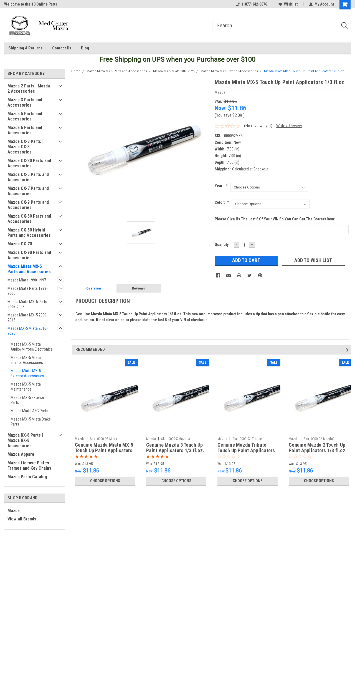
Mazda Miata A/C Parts (29, 410)
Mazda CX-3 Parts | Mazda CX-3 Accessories (25, 147)
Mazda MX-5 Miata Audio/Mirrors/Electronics (32, 347)
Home (75, 71)
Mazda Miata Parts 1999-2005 (27, 291)
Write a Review (289, 126)
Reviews (138, 288)
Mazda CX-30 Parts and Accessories (29, 163)
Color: (222, 202)
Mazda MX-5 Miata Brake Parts (31, 422)
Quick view (105, 430)
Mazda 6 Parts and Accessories (24, 130)
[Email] (228, 275)
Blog (85, 48)
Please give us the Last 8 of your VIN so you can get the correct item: (275, 219)
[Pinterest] (260, 275)
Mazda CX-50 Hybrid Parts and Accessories (29, 232)
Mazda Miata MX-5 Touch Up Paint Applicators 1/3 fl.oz (304, 71)
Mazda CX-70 (19, 243)
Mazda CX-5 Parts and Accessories (28, 177)
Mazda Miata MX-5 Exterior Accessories (27, 373)
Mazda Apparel (21, 454)
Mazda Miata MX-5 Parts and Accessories (29, 269)
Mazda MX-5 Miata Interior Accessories (27, 360)
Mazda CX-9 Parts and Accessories (28, 205)
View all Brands (21, 519)
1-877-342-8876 (254, 4)
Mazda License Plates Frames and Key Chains (29, 465)
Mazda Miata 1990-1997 (26, 280)
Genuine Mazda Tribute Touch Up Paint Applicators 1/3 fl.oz (246, 450)
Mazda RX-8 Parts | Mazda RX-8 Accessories (25, 440)
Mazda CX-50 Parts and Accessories (29, 218)
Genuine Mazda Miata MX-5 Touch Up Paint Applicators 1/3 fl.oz (104, 450)
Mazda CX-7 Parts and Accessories (28, 191)
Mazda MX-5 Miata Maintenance (26, 387)
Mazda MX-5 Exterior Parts (27, 400)
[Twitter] (249, 275)
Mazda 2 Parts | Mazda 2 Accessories (28, 88)
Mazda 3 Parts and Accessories (24, 102)
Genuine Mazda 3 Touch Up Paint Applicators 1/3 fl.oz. (175, 448)
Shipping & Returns (25, 48)
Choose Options (105, 481)
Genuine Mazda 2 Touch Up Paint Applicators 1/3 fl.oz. (318, 448)
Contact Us (61, 48)
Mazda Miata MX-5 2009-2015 (27, 318)
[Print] (239, 275)
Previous (343, 350)
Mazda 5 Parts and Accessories (24, 116)
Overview (93, 288)
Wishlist (291, 4)
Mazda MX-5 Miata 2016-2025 (27, 331)
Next (348, 350)
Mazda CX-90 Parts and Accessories (29, 255)
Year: (221, 185)
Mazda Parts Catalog (27, 476)
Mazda (13, 510)
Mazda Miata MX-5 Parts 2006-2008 (27, 304)
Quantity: (222, 244)
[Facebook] (218, 275)
